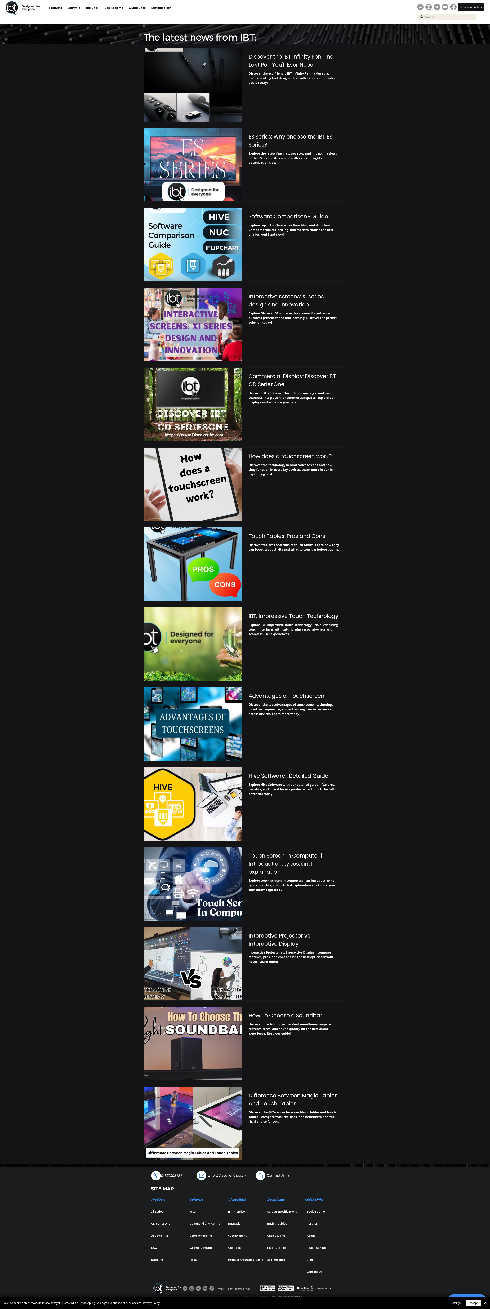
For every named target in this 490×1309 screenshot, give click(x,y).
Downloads (275, 1199)
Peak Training (316, 1247)
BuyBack (234, 1223)
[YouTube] (445, 7)
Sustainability (237, 1235)
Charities (234, 1247)
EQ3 (154, 1247)
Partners (313, 1223)
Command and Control (205, 1223)
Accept (473, 1303)
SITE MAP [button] (162, 1188)
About (311, 1235)
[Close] (485, 1303)
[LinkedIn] (420, 7)
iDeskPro (157, 1259)
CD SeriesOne (160, 1223)
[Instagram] (428, 7)
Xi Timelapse (276, 1259)
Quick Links (314, 1199)
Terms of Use (243, 1288)
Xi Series (157, 1211)
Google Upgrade (201, 1247)
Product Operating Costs (245, 1259)
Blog (310, 1259)
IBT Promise (236, 1211)
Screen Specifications (282, 1211)
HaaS (193, 1259)
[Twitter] (437, 7)
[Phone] (156, 1175)
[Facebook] (453, 7)
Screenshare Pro (201, 1235)
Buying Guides (277, 1223)
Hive (193, 1211)
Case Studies (276, 1235)
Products (158, 1199)
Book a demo (316, 1211)
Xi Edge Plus (159, 1235)
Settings (456, 1303)
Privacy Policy (224, 1288)
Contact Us (314, 1271)
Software (196, 1199)
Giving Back (237, 1199)
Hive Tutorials (276, 1247)
